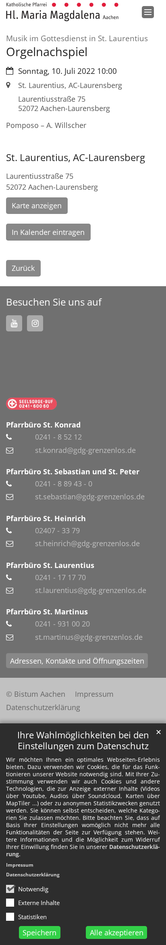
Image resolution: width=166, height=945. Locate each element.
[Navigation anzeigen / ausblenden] (148, 12)
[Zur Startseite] (62, 11)
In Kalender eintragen (48, 232)
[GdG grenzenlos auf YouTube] (14, 323)
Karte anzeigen (37, 205)
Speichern (39, 932)
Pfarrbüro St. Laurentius (50, 565)
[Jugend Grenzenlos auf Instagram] (35, 323)
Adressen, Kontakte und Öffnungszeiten (77, 661)
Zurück (23, 268)
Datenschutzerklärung (33, 874)
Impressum (19, 864)
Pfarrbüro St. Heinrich (46, 518)
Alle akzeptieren (116, 932)
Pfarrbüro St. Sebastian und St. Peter (72, 471)
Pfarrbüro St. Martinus (47, 611)
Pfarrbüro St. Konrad (43, 425)
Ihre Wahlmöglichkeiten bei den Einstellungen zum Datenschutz (83, 740)
